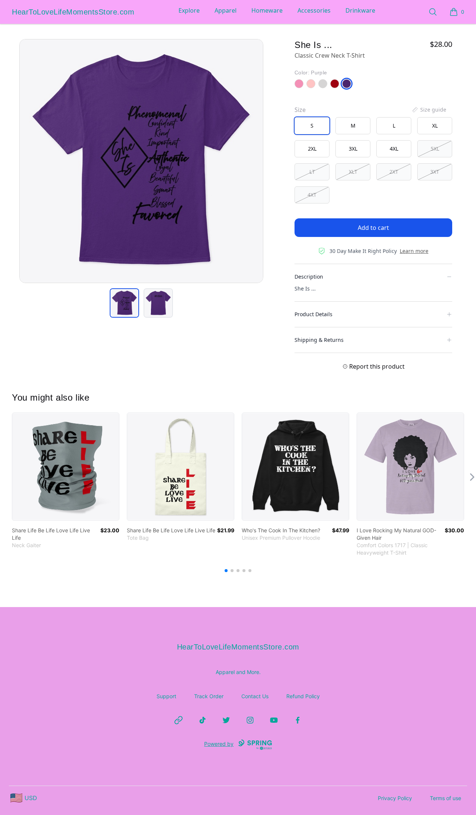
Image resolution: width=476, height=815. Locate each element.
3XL (353, 148)
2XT (393, 171)
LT (312, 171)
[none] (428, 109)
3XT (434, 171)
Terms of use (445, 798)
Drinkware (360, 10)
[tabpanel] (141, 161)
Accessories (314, 10)
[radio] (312, 125)
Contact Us (254, 696)
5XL (435, 148)
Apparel (226, 10)
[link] (65, 466)
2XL (312, 148)
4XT (312, 194)
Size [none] (300, 110)
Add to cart (373, 228)
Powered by (219, 744)
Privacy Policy (395, 798)
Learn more (414, 250)
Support (166, 696)
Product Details (313, 314)
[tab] (124, 303)
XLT (353, 171)
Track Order (208, 696)
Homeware (267, 10)
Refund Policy (303, 696)
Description (309, 276)
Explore (189, 10)
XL (435, 125)
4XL (394, 148)
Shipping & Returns (319, 339)
